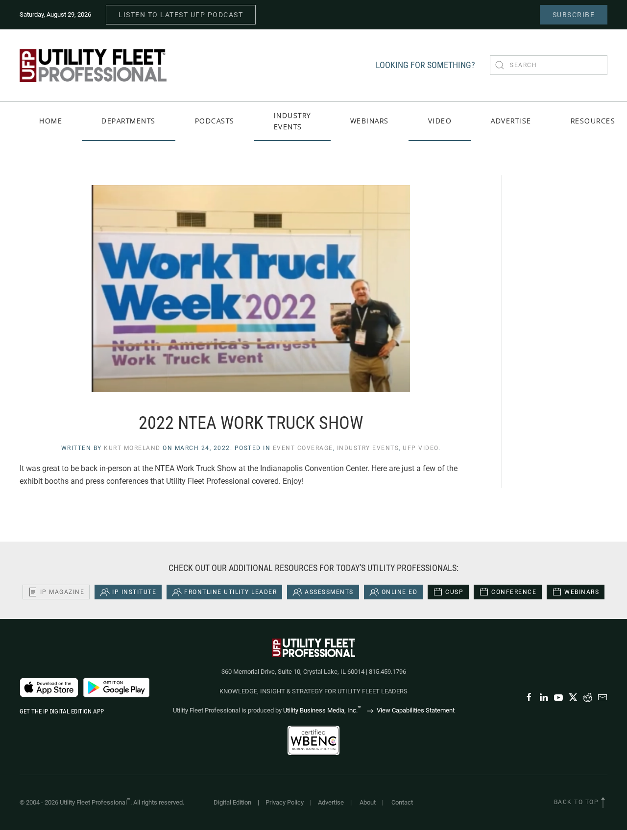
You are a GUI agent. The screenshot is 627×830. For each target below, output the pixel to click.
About (368, 802)
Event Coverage (303, 448)
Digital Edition (232, 802)
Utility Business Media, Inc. (322, 710)
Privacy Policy (284, 802)
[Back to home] (93, 65)
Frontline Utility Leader (230, 592)
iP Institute (134, 592)
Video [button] (440, 120)
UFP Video (420, 448)
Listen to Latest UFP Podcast (181, 15)
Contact (402, 802)
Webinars (369, 120)
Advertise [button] (511, 120)
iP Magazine (62, 592)
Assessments (329, 592)
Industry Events (292, 121)
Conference (513, 592)
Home (50, 120)
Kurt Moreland (132, 448)
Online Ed (400, 592)
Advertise (331, 802)
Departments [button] (128, 120)
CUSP (454, 592)
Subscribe (574, 15)
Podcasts (215, 120)
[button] (603, 802)
